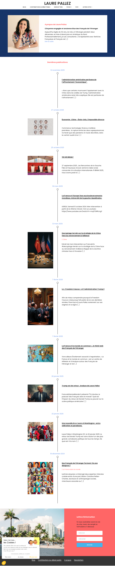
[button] (4, 563)
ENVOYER (89, 545)
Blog (24, 7)
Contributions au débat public (40, 7)
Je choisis (20, 557)
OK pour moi (33, 557)
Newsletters (58, 7)
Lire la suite (49, 41)
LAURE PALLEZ (57, 3)
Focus (68, 7)
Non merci (8, 557)
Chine (65, 239)
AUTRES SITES (87, 7)
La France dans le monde (71, 469)
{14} (76, 7)
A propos (67, 560)
